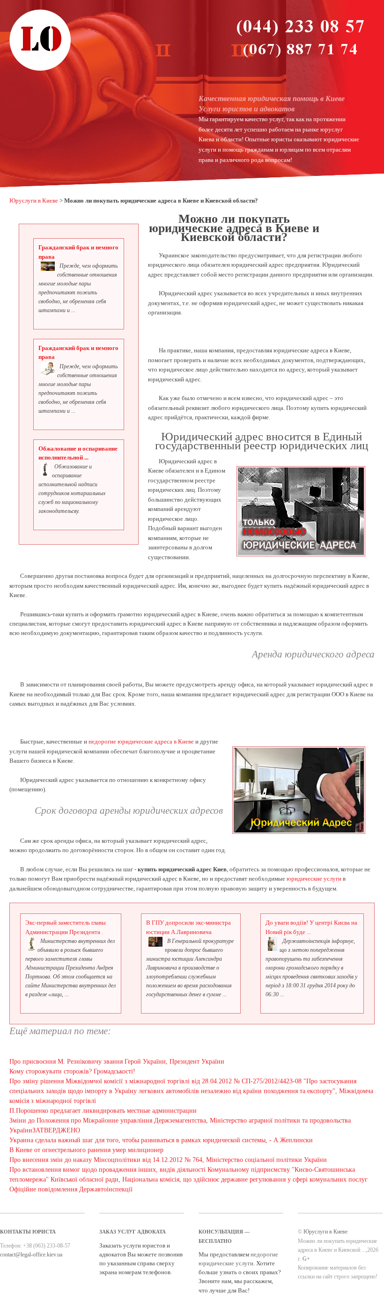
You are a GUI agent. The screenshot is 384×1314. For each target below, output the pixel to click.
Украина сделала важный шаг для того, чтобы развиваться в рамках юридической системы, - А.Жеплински (161, 1140)
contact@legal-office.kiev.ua (31, 1254)
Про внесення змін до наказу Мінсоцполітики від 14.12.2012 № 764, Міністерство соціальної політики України (168, 1159)
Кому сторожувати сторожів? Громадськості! (72, 1071)
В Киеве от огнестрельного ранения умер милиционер (86, 1149)
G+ (306, 1259)
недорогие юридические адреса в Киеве (141, 741)
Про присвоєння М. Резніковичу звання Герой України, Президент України (116, 1061)
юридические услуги (314, 879)
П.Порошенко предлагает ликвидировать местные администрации (103, 1110)
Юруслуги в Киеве (33, 200)
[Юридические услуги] (40, 69)
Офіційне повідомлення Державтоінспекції (71, 1189)
